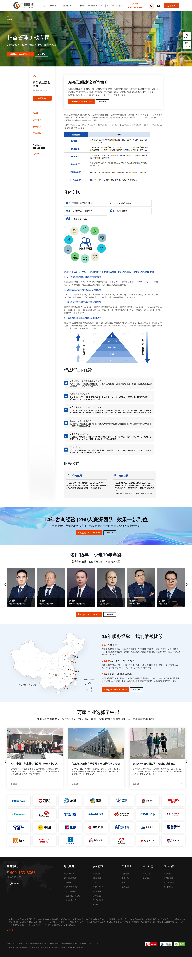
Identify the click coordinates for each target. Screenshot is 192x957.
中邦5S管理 (168, 878)
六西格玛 (80, 5)
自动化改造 (97, 896)
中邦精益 (167, 874)
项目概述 (37, 113)
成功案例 (105, 5)
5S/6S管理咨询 (70, 878)
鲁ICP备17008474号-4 (51, 943)
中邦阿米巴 (168, 887)
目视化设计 (68, 882)
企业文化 (125, 878)
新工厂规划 (97, 891)
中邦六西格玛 (169, 882)
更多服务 (96, 905)
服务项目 (54, 5)
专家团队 (37, 133)
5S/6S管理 (92, 5)
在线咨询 (41, 54)
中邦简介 (125, 874)
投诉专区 (125, 882)
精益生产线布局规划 (72, 896)
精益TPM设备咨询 (71, 891)
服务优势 (37, 126)
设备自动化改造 (70, 900)
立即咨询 (171, 6)
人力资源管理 (98, 900)
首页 (44, 5)
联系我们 (135, 4)
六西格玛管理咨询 (71, 887)
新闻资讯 (146, 878)
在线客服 (16, 884)
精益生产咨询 (69, 874)
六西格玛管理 (98, 887)
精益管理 (67, 5)
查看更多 (10, 930)
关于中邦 (116, 5)
